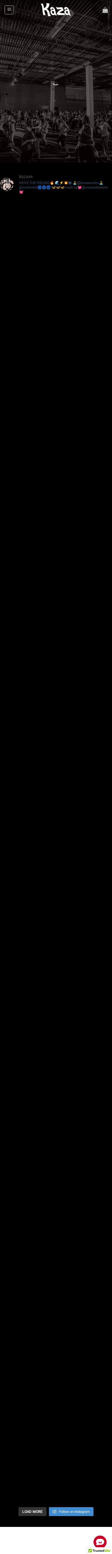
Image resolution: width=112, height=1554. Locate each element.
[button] (9, 10)
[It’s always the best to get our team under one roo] (56, 1014)
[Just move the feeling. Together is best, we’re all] (56, 884)
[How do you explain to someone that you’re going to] (56, 1080)
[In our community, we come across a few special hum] (56, 1210)
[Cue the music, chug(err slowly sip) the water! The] (56, 558)
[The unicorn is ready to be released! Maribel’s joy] (56, 754)
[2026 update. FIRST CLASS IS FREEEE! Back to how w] (56, 1145)
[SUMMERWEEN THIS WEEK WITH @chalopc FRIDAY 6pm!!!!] (56, 297)
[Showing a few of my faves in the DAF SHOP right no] (56, 689)
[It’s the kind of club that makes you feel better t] (56, 428)
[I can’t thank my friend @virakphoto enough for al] (56, 1275)
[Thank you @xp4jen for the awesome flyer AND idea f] (56, 493)
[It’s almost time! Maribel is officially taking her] (56, 623)
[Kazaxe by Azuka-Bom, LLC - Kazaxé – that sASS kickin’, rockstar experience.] (56, 10)
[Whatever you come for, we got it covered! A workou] (56, 819)
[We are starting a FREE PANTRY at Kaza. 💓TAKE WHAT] (56, 1471)
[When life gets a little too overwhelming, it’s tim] (56, 362)
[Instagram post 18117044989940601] (56, 232)
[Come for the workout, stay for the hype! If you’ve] (56, 949)
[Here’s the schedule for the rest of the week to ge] (56, 1406)
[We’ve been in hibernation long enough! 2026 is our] (56, 1341)
